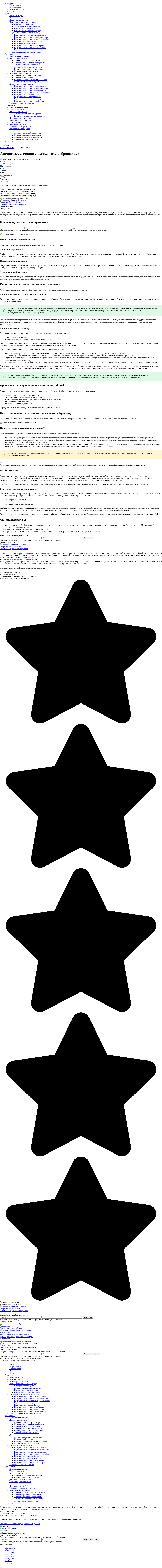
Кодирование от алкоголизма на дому (24, 33)
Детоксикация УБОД (17, 124)
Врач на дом (10, 14)
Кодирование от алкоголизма (21, 84)
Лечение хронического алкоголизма (28, 67)
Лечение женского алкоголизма (27, 65)
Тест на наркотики (16, 109)
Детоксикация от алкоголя (20, 73)
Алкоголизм (10, 54)
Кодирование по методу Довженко (28, 41)
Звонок (5, 1528)
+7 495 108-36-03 (7, 148)
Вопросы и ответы (17, 9)
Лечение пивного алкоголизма (26, 71)
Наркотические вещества (19, 129)
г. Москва (8, 1554)
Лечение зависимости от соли (26, 139)
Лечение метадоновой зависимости (28, 137)
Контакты (9, 141)
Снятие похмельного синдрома (26, 82)
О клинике (9, 3)
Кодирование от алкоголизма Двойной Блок (32, 39)
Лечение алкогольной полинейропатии (30, 63)
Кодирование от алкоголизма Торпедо (29, 46)
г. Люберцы (9, 1552)
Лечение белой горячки (23, 78)
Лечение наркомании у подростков (28, 114)
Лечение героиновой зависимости (28, 133)
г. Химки (8, 1561)
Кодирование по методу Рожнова (27, 43)
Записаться (88, 538)
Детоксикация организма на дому (28, 26)
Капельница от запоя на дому (26, 28)
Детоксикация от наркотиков (21, 118)
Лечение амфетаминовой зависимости (29, 131)
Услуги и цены (15, 5)
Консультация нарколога (19, 56)
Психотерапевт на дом (18, 20)
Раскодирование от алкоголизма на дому (25, 52)
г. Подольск (9, 1559)
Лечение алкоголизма (18, 58)
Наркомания (10, 105)
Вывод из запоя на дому (24, 24)
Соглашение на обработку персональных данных (20, 1524)
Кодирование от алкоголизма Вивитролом (31, 37)
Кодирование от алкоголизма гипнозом (30, 50)
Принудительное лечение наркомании (29, 116)
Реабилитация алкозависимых (21, 103)
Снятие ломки (15, 122)
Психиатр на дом (16, 18)
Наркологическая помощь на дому (23, 22)
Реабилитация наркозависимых (22, 127)
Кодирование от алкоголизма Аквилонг (30, 35)
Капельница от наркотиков (20, 120)
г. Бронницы (10, 1548)
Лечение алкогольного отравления (28, 75)
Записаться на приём (91, 1354)
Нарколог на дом (16, 16)
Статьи (12, 11)
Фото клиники (15, 7)
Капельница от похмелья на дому (27, 31)
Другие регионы (11, 1563)
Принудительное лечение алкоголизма (29, 69)
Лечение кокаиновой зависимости (28, 135)
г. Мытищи (9, 1556)
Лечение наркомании (18, 112)
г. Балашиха (9, 1550)
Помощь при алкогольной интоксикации (30, 80)
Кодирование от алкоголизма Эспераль (30, 48)
